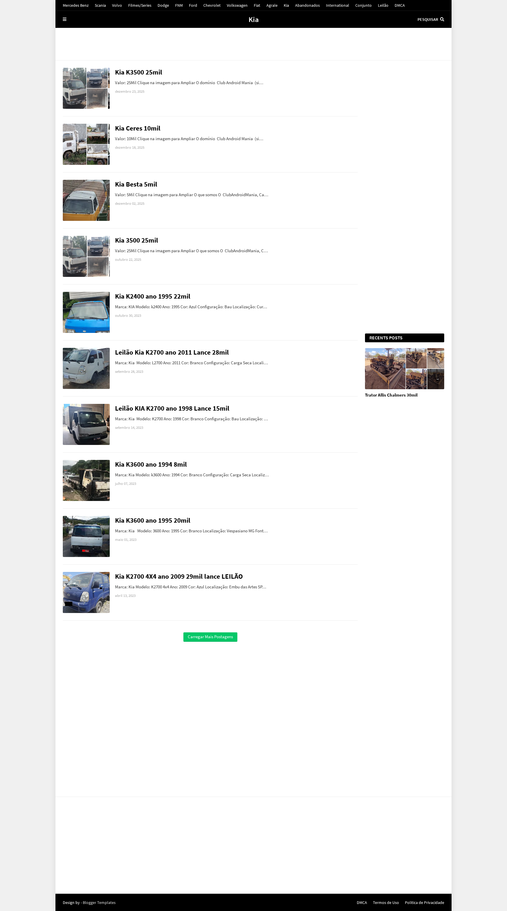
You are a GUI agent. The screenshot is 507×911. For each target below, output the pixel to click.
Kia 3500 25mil (136, 240)
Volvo (117, 5)
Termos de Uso (386, 902)
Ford (193, 5)
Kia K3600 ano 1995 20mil (152, 520)
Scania (100, 5)
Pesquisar (428, 19)
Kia (286, 5)
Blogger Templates (99, 902)
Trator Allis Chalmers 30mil (391, 395)
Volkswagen (237, 5)
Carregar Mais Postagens (210, 636)
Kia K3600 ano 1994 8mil (151, 464)
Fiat (257, 5)
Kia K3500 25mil (138, 72)
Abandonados (307, 5)
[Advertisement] (253, 44)
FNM (179, 5)
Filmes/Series (139, 5)
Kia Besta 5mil (136, 184)
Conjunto (363, 5)
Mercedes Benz (76, 5)
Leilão (383, 5)
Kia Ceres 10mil (137, 128)
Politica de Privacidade (424, 902)
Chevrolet (212, 5)
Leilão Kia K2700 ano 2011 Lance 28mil (172, 352)
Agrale (272, 5)
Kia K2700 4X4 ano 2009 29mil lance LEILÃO (179, 576)
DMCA (400, 5)
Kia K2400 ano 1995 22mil (152, 296)
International (337, 5)
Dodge (163, 5)
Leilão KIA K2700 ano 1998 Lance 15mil (172, 408)
